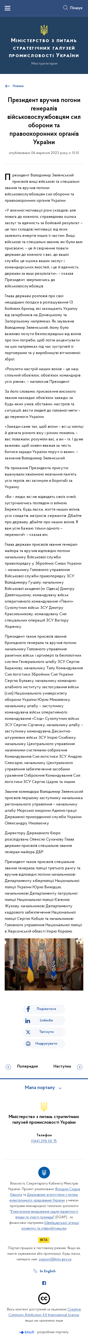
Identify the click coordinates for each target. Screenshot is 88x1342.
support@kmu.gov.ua (55, 1259)
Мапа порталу (40, 1087)
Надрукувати (46, 1044)
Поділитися (46, 1009)
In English (48, 1271)
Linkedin (46, 1020)
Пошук (76, 8)
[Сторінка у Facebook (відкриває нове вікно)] (44, 1283)
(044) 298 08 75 (44, 1141)
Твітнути (46, 1032)
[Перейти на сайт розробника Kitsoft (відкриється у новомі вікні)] (27, 1332)
